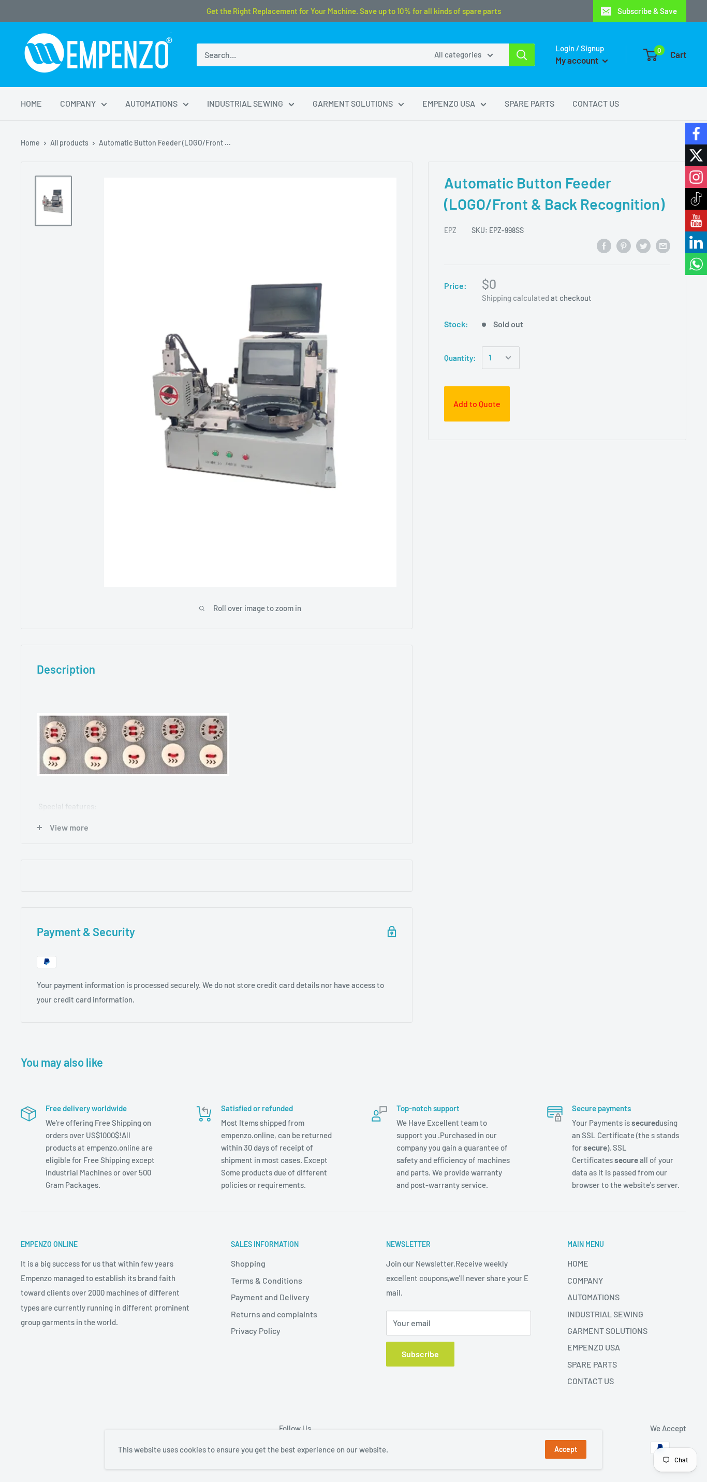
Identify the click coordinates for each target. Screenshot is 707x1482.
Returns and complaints (274, 1314)
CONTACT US (595, 103)
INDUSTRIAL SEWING (245, 103)
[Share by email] (663, 245)
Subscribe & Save (647, 11)
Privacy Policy (256, 1330)
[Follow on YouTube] (696, 220)
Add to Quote (476, 404)
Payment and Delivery (270, 1297)
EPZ (450, 230)
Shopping (248, 1263)
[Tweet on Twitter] (643, 245)
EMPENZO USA (448, 103)
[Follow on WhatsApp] (696, 264)
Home (30, 142)
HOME (31, 103)
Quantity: (460, 357)
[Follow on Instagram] (696, 177)
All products (69, 142)
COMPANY (78, 103)
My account (577, 60)
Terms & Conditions (266, 1280)
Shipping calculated (515, 297)
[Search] (522, 54)
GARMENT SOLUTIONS (353, 103)
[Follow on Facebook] (696, 133)
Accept (565, 1449)
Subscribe (420, 1354)
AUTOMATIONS (151, 103)
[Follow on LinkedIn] (696, 242)
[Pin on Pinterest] (623, 245)
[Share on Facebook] (604, 245)
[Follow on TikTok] (696, 199)
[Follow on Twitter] (696, 155)
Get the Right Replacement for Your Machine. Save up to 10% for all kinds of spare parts (354, 11)
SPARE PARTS (529, 103)
